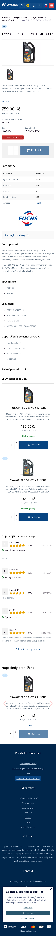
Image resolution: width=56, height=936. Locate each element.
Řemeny (28, 812)
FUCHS (38, 203)
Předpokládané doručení (12, 119)
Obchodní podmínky (28, 763)
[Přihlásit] (39, 5)
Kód (3, 128)
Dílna (28, 822)
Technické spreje (28, 827)
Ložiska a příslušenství (28, 798)
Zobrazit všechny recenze (28, 649)
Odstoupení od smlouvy (28, 778)
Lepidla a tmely (28, 808)
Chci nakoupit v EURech (13, 137)
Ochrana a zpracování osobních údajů (28, 768)
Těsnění (28, 817)
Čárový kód (30, 128)
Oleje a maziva (28, 803)
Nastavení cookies (28, 931)
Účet (28, 773)
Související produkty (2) (17, 235)
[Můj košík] (33, 5)
